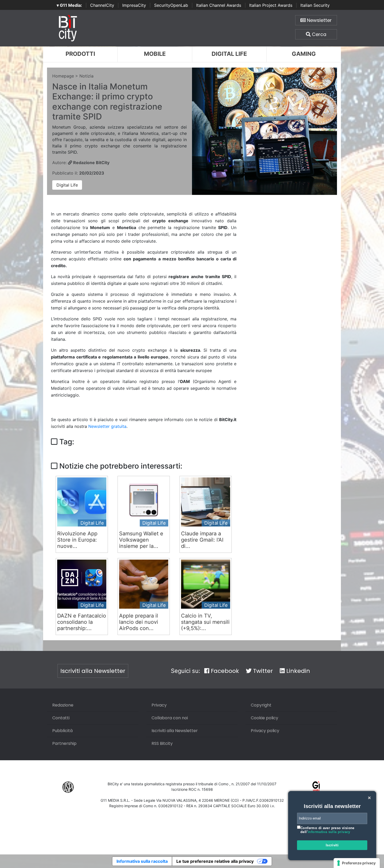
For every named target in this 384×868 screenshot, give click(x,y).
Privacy (159, 705)
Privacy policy (265, 731)
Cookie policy (264, 718)
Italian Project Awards (270, 5)
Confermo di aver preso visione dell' (327, 830)
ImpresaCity (134, 5)
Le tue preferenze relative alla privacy (215, 861)
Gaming (304, 53)
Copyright (261, 705)
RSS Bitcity (162, 743)
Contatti (60, 718)
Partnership (64, 743)
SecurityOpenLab (171, 5)
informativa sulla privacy (329, 832)
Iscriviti (332, 845)
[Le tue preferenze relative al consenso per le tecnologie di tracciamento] (357, 863)
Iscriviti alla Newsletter (92, 671)
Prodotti (80, 53)
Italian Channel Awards (218, 5)
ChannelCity (102, 5)
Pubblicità (62, 731)
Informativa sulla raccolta (142, 861)
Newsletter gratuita (107, 426)
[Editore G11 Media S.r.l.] (316, 787)
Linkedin (297, 671)
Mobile (155, 53)
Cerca (318, 34)
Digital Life (229, 53)
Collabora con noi (170, 718)
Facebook (224, 671)
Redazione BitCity (90, 162)
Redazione (62, 705)
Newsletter (319, 20)
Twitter (262, 671)
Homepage (63, 76)
